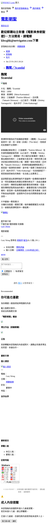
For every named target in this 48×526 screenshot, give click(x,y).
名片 (8, 57)
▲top (3, 254)
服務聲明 (27, 492)
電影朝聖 (9, 19)
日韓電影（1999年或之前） (28, 250)
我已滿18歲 (6, 521)
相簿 (8, 51)
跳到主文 (5, 26)
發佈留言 (5, 274)
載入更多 (5, 259)
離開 (14, 521)
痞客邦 (20, 240)
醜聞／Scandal (15, 67)
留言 (25, 240)
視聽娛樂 (21, 46)
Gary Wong (5, 226)
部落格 (9, 54)
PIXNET (11, 489)
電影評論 (20, 247)
